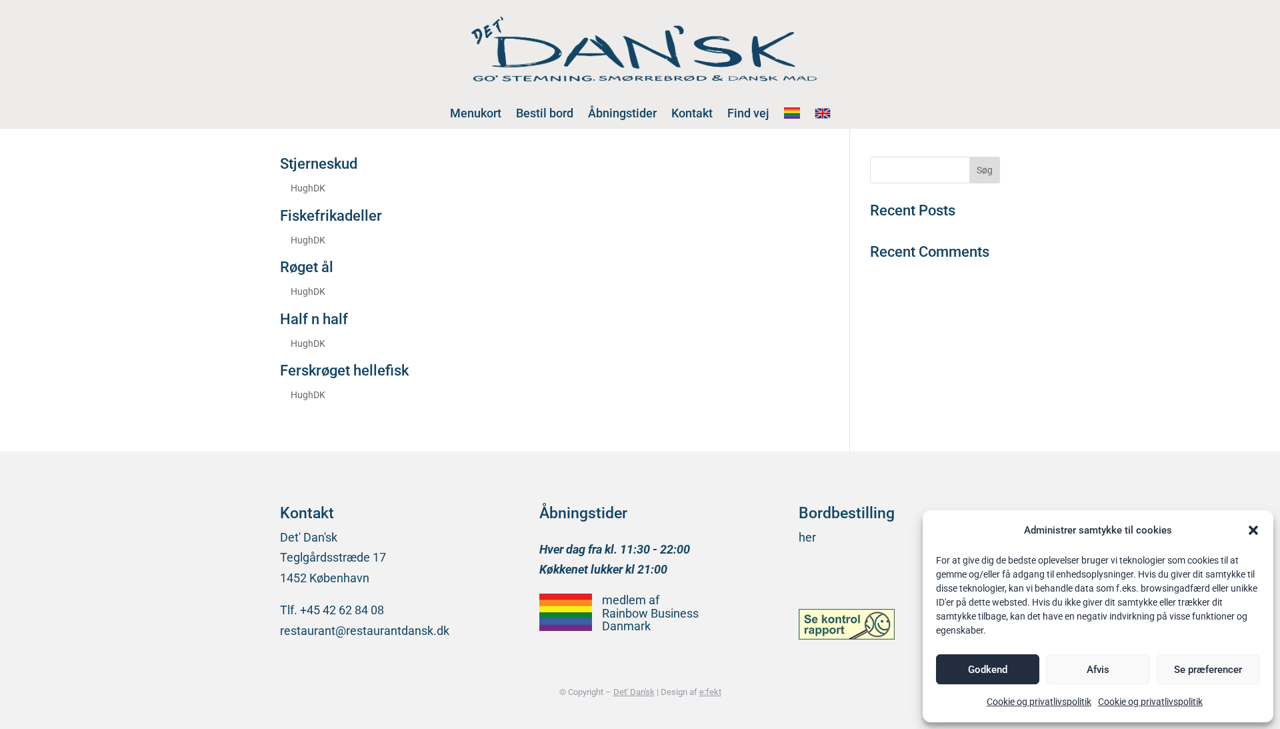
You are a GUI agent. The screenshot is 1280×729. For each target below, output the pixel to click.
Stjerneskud (318, 163)
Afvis (1098, 670)
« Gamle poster (319, 425)
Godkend (987, 670)
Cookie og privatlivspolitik (1039, 701)
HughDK (308, 188)
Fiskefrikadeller (331, 215)
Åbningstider (622, 113)
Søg (985, 170)
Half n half (314, 319)
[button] (1253, 530)
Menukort (475, 113)
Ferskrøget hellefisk (344, 370)
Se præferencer (1208, 670)
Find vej (748, 113)
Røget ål (306, 267)
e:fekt (710, 692)
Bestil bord (544, 113)
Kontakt (692, 113)
